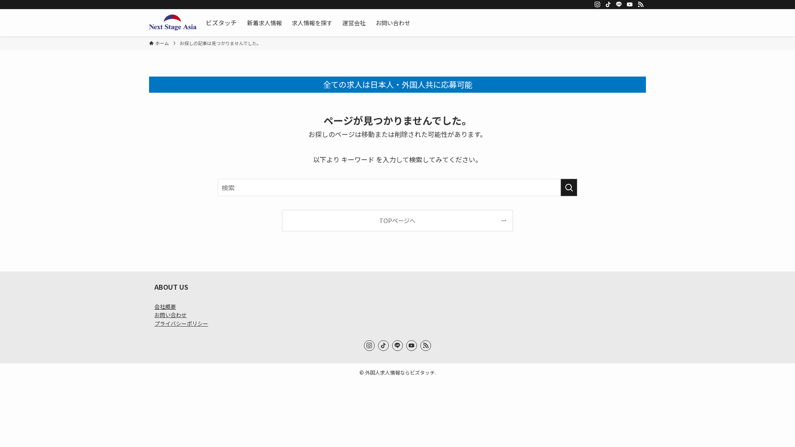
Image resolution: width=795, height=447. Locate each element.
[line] (619, 4)
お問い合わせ (170, 315)
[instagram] (597, 4)
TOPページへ (397, 220)
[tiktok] (608, 4)
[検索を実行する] (569, 187)
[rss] (640, 4)
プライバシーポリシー (181, 323)
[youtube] (629, 4)
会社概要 (165, 306)
